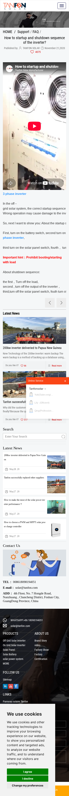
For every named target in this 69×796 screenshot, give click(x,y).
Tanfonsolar (36, 388)
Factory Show (41, 649)
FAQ (36, 31)
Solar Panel (9, 649)
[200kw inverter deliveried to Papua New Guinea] (34, 330)
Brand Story (40, 640)
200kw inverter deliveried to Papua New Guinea (32, 348)
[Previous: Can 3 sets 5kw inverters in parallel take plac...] (50, 303)
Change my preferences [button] (27, 785)
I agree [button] (27, 771)
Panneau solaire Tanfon (15, 701)
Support (23, 31)
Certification (40, 659)
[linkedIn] (5, 686)
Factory (38, 654)
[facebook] (16, 686)
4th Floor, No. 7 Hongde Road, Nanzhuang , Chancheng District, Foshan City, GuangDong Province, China (31, 597)
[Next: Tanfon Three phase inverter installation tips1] (61, 303)
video (37, 645)
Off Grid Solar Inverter (14, 640)
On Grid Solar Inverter (14, 645)
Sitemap (7, 679)
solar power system (13, 659)
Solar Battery (9, 654)
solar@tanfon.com (20, 587)
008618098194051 (19, 582)
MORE (6, 663)
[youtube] (10, 686)
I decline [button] (27, 778)
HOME (7, 31)
